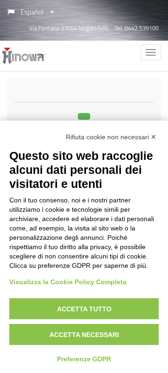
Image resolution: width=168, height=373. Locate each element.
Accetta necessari (84, 334)
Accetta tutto (84, 309)
